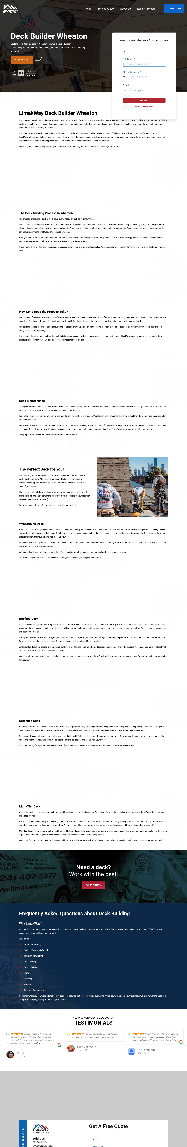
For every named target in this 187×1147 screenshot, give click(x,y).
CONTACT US (174, 8)
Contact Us (21, 59)
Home (87, 8)
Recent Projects (146, 8)
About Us (125, 8)
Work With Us (93, 884)
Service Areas (106, 8)
